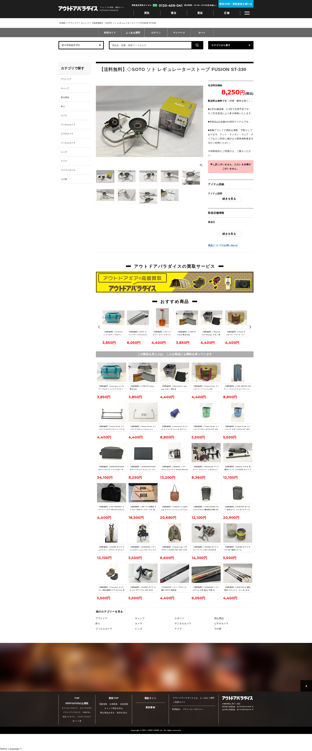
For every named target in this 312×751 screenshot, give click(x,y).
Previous (99, 327)
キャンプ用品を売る (113, 708)
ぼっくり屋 (77, 721)
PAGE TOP (306, 686)
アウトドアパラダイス (78, 9)
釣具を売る (122, 713)
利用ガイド (110, 32)
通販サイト (150, 698)
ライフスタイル (68, 170)
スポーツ (179, 618)
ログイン (156, 32)
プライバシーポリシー (193, 709)
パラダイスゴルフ (84, 717)
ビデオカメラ (221, 623)
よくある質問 (133, 32)
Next (250, 327)
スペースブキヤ (86, 708)
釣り (98, 623)
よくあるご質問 (207, 698)
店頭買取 (124, 704)
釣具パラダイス (69, 717)
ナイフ (178, 628)
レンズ (138, 628)
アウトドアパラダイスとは (185, 698)
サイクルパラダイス (70, 708)
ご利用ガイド (179, 702)
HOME (62, 23)
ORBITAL (87, 712)
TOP (76, 698)
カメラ (138, 623)
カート (202, 32)
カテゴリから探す (221, 45)
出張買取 (114, 704)
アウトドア (73, 23)
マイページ (179, 32)
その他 (217, 628)
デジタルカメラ (183, 623)
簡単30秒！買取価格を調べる (236, 4)
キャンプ (85, 23)
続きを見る (229, 198)
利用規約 (215, 151)
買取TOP (114, 698)
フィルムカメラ (104, 628)
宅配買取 (103, 704)
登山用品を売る (107, 713)
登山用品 (219, 618)
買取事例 (150, 707)
